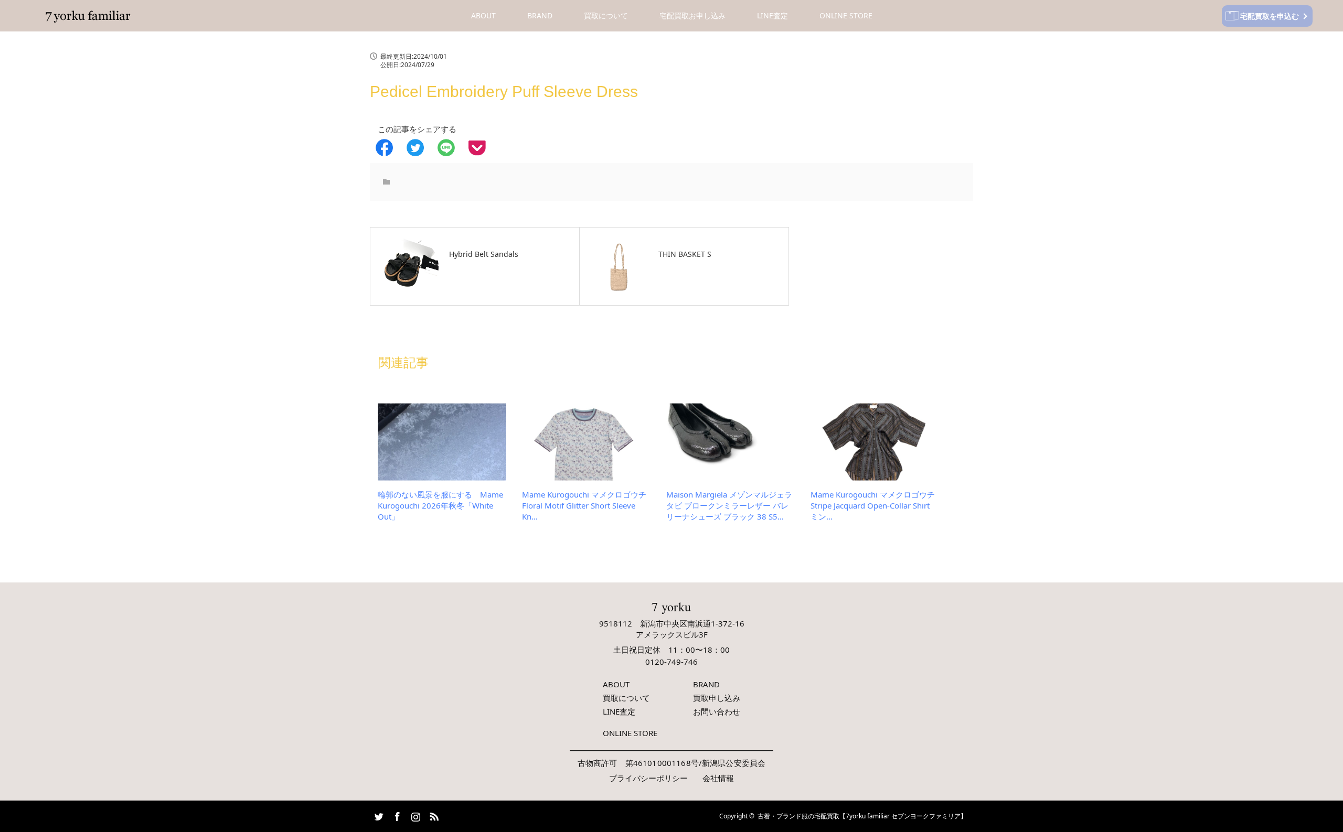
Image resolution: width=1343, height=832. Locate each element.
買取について (606, 15)
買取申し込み (716, 698)
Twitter (378, 815)
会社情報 (718, 778)
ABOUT (483, 15)
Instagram (414, 815)
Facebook (396, 815)
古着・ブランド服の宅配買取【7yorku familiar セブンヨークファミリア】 (862, 816)
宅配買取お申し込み (692, 15)
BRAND (539, 15)
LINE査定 (772, 15)
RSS (433, 815)
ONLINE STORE (845, 15)
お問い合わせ (716, 711)
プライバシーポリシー (648, 778)
